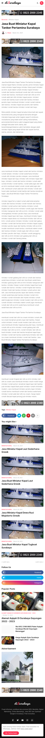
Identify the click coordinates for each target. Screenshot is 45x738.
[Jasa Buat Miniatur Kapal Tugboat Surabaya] (22, 529)
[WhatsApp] (24, 416)
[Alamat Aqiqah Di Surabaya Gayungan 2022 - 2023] (22, 601)
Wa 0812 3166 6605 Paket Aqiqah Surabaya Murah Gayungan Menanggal (29, 629)
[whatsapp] (32, 720)
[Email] (33, 416)
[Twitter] (19, 416)
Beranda (4, 19)
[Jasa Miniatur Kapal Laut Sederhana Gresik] (22, 434)
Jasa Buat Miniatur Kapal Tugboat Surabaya (19, 546)
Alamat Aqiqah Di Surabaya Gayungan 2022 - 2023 (22, 620)
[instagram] (27, 720)
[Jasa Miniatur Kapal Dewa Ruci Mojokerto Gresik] (22, 497)
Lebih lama (38, 562)
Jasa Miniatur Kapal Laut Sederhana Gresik (20, 450)
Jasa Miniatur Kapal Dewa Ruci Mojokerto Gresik (18, 514)
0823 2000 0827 (27, 729)
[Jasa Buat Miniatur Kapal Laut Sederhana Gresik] (22, 466)
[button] (2, 3)
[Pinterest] (28, 416)
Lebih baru (6, 562)
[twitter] (18, 720)
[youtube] (22, 720)
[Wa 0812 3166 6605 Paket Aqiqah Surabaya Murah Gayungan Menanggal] (8, 629)
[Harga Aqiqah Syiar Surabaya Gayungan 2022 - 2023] (8, 640)
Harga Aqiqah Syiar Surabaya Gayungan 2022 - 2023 (27, 638)
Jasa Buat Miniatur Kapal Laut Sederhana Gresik (17, 482)
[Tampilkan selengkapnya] (38, 416)
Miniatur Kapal (14, 19)
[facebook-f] (13, 720)
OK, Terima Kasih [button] (11, 733)
